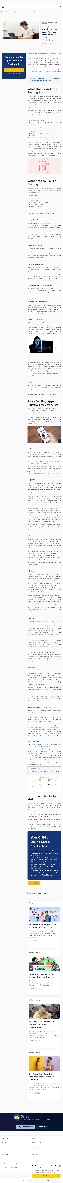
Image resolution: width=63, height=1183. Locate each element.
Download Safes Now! (13, 70)
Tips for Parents (34, 952)
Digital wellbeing (47, 22)
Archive (3, 12)
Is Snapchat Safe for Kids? (51, 527)
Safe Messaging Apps (54, 729)
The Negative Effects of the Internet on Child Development (43, 1024)
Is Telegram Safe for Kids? (51, 609)
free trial (58, 826)
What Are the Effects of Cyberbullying (49, 373)
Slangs (31, 903)
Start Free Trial (34, 883)
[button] (43, 40)
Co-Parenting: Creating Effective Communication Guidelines (41, 1077)
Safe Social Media (39, 729)
